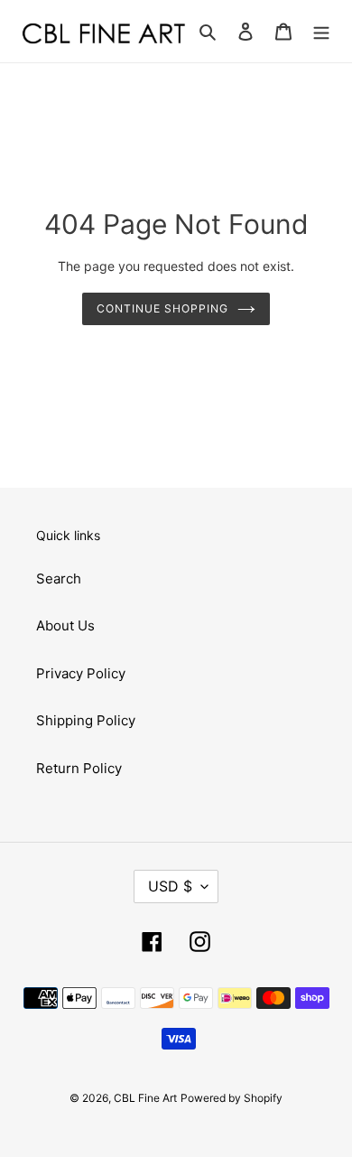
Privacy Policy (80, 673)
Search (58, 578)
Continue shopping (162, 308)
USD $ (170, 886)
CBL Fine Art (145, 1098)
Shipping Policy (85, 720)
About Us (65, 625)
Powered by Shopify (232, 1098)
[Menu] (321, 31)
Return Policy (79, 768)
